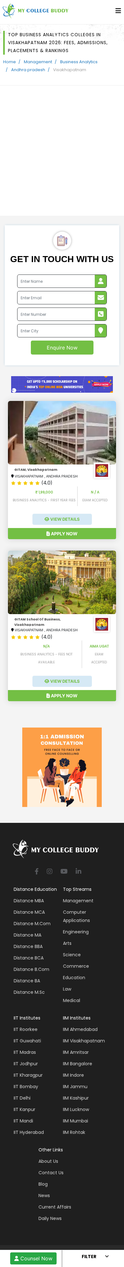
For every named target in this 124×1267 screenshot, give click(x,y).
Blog (43, 1184)
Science (72, 955)
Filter (89, 1256)
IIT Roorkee (26, 1029)
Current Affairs (54, 1207)
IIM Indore (73, 1075)
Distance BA (27, 981)
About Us (48, 1161)
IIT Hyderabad (29, 1132)
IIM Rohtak (74, 1132)
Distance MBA (29, 901)
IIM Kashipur (76, 1098)
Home (9, 62)
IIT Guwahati (27, 1041)
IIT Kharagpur (28, 1075)
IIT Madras (25, 1052)
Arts (67, 943)
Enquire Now (62, 347)
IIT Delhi (22, 1098)
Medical (71, 1000)
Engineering (76, 932)
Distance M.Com (32, 923)
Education (74, 977)
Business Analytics (79, 62)
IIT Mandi (23, 1121)
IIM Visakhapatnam (84, 1041)
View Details (64, 519)
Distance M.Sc (29, 992)
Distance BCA (29, 958)
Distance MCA (29, 912)
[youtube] (64, 872)
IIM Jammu (75, 1086)
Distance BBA (28, 946)
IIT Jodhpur (26, 1063)
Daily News (50, 1218)
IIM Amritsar (76, 1052)
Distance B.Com (31, 969)
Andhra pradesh (28, 70)
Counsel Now (35, 1258)
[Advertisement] (62, 151)
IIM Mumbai (75, 1121)
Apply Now (64, 533)
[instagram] (49, 872)
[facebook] (37, 872)
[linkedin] (78, 872)
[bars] (118, 12)
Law (67, 989)
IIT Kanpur (24, 1109)
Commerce (76, 966)
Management (38, 62)
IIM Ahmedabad (80, 1029)
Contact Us (51, 1172)
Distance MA (27, 935)
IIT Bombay (26, 1086)
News (44, 1195)
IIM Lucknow (76, 1109)
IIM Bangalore (77, 1063)
